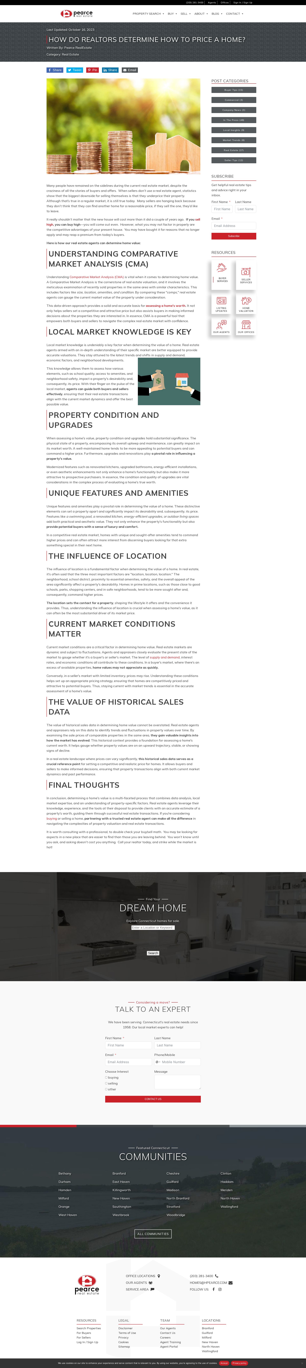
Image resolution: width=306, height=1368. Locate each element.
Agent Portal (169, 1346)
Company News (231, 110)
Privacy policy (240, 1363)
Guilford (172, 1182)
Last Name (243, 202)
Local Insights (231, 130)
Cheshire (173, 1173)
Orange (63, 1207)
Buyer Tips (231, 89)
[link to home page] (87, 1284)
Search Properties (89, 1328)
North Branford (178, 1198)
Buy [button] (171, 13)
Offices (225, 2)
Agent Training (170, 1342)
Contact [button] (233, 13)
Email (132, 70)
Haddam (227, 1182)
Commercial (232, 100)
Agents (212, 2)
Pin (94, 70)
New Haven (121, 1198)
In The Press (231, 120)
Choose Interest (117, 1071)
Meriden (227, 1190)
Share (57, 70)
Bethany (64, 1173)
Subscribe (234, 236)
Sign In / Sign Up (242, 2)
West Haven (67, 1215)
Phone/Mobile (164, 1055)
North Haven (230, 1198)
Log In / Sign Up (87, 1342)
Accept (224, 1363)
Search (153, 953)
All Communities (153, 1234)
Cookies (123, 1342)
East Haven (121, 1182)
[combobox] (157, 1062)
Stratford (173, 1207)
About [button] (199, 13)
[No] (302, 1363)
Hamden (64, 1190)
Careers (165, 1337)
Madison (173, 1190)
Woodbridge (176, 1215)
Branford (119, 1173)
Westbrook (121, 1215)
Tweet (77, 70)
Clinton (226, 1173)
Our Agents (168, 1328)
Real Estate (70, 54)
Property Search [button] (147, 13)
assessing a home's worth (165, 306)
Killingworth (122, 1190)
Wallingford (229, 1207)
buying (52, 818)
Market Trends (231, 140)
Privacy (123, 1337)
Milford (63, 1198)
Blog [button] (215, 13)
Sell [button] (184, 13)
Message (161, 1071)
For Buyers (84, 1333)
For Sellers (84, 1337)
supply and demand (165, 657)
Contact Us (153, 1099)
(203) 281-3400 (194, 2)
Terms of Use (127, 1333)
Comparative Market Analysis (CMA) (97, 277)
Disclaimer (125, 1328)
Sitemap (124, 1346)
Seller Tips (231, 160)
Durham (64, 1182)
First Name (219, 202)
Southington (122, 1207)
